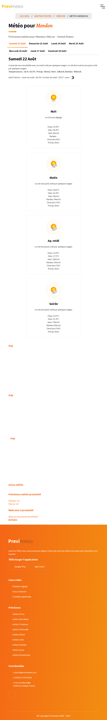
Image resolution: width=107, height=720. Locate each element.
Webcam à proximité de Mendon (23, 516)
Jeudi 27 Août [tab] (37, 50)
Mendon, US (13, 500)
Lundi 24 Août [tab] (58, 43)
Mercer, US (13, 504)
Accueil (24, 16)
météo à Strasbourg (21, 655)
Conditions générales (21, 596)
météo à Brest (18, 634)
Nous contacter (19, 591)
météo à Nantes (19, 644)
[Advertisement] (53, 369)
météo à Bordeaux (20, 619)
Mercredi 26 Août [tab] (18, 50)
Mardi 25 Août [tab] (76, 43)
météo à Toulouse (20, 624)
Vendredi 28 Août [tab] (57, 50)
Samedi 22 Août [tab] (17, 43)
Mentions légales (20, 586)
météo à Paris (18, 614)
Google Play (20, 566)
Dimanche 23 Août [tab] (38, 43)
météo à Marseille (20, 629)
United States (43, 16)
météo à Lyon (18, 650)
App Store (39, 566)
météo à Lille (18, 639)
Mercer (60, 16)
